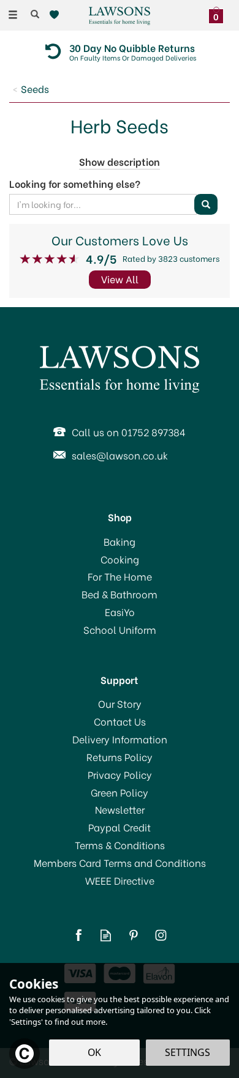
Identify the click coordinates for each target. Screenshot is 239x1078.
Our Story (120, 703)
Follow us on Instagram (161, 935)
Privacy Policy (120, 774)
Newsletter (120, 809)
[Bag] (219, 13)
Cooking (120, 559)
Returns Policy (119, 757)
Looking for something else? (74, 183)
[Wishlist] (57, 15)
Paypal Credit (119, 827)
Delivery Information (119, 739)
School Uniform (119, 629)
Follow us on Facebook (78, 935)
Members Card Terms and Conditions (120, 862)
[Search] (35, 14)
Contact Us (120, 721)
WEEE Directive (119, 880)
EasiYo (120, 612)
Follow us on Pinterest (133, 935)
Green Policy (119, 792)
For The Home (120, 576)
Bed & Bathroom (119, 594)
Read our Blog (105, 935)
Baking (119, 541)
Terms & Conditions (120, 845)
